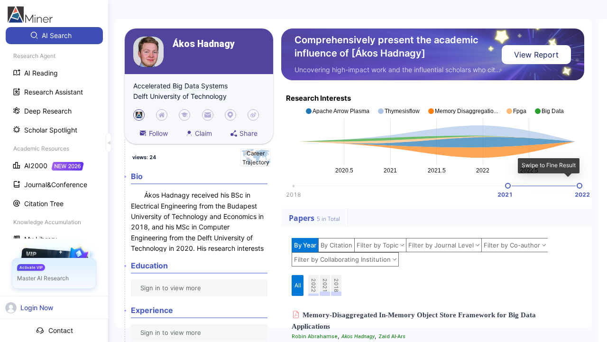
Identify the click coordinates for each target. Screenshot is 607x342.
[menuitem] (54, 35)
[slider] (508, 185)
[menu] (54, 138)
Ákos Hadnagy (204, 43)
